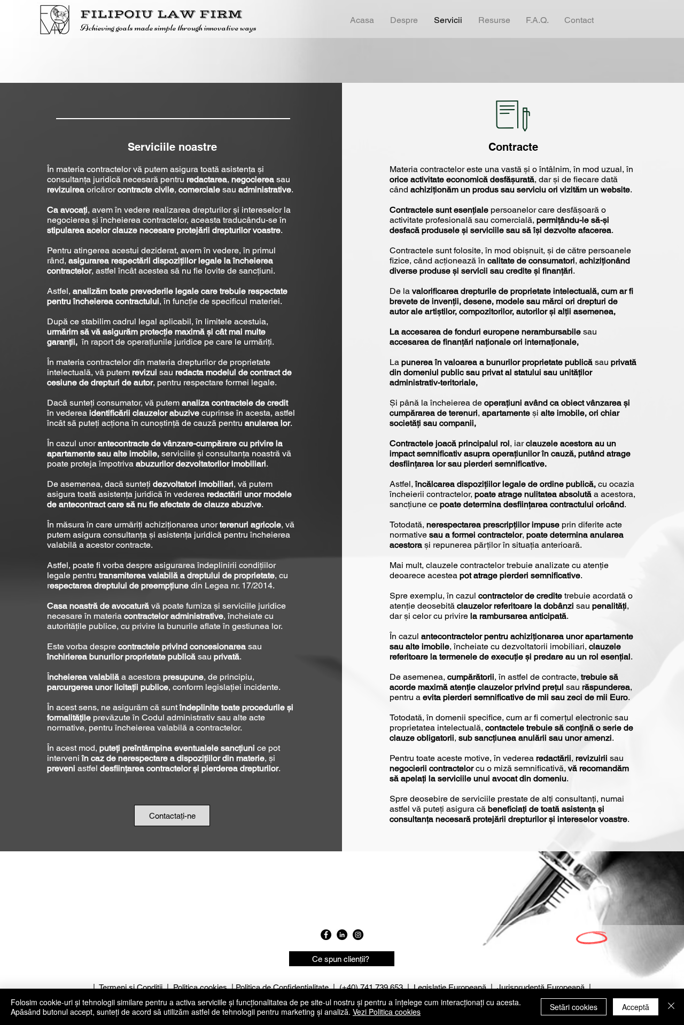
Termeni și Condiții (130, 987)
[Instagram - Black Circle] (358, 934)
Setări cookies (573, 1006)
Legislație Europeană (450, 987)
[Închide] (671, 1006)
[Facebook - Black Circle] (326, 934)
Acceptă (635, 1006)
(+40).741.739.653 (371, 987)
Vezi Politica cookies (387, 1011)
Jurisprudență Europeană (541, 987)
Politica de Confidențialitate (282, 987)
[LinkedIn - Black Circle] (342, 934)
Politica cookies (200, 987)
